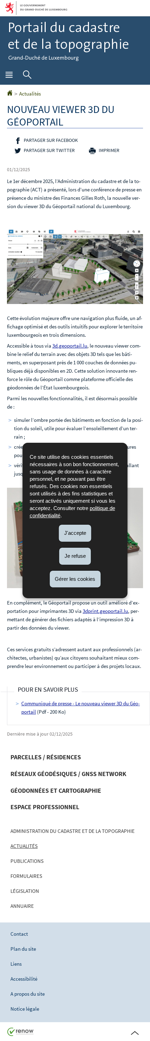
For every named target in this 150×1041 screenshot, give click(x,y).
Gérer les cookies (75, 579)
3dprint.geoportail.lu (105, 611)
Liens (16, 963)
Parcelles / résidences (45, 757)
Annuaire (22, 906)
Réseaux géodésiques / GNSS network (68, 774)
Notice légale (24, 1008)
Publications (27, 861)
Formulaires (26, 876)
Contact (19, 933)
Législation (24, 891)
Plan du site (23, 948)
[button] (9, 76)
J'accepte (75, 533)
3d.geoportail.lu (69, 345)
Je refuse (75, 556)
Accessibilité (23, 978)
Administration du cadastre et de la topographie (72, 831)
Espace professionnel (44, 807)
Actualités (30, 93)
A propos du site (27, 993)
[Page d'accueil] (10, 93)
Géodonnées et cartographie (55, 791)
